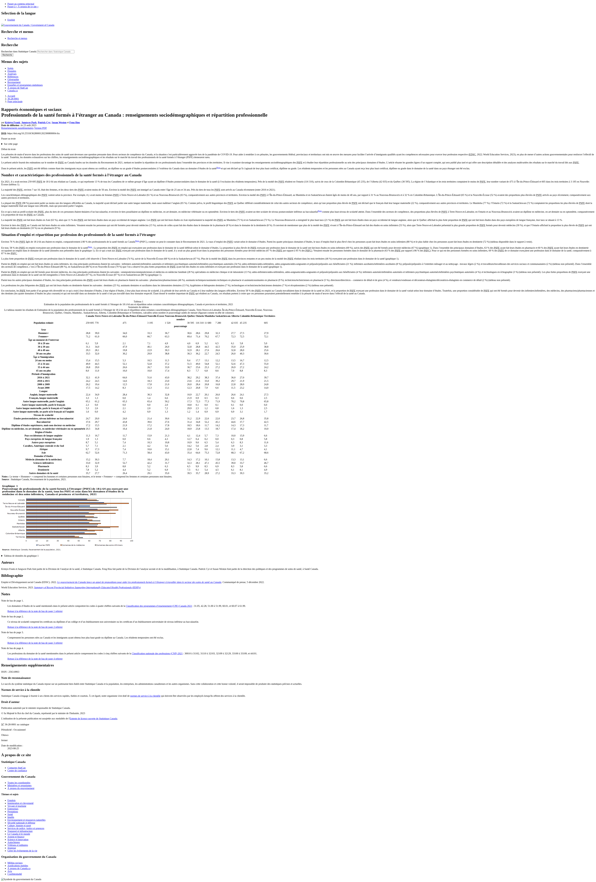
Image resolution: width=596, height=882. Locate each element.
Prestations (12, 811)
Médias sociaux (15, 862)
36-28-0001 (13, 98)
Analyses (11, 74)
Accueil (11, 96)
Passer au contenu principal (20, 3)
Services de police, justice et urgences (25, 828)
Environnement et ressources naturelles (26, 820)
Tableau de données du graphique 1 (21, 555)
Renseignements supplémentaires (17, 128)
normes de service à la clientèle (145, 696)
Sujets (10, 68)
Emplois (11, 800)
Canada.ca (12, 90)
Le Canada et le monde (18, 834)
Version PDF (40, 128)
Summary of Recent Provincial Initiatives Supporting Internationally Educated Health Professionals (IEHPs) (87, 587)
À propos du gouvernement (20, 788)
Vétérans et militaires (17, 845)
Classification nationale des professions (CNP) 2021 (157, 653)
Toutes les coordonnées (18, 782)
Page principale (15, 101)
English (11, 19)
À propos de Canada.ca (18, 868)
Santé (10, 814)
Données (11, 71)
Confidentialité (14, 874)
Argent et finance (15, 836)
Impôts (10, 817)
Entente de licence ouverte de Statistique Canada (93, 718)
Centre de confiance (17, 770)
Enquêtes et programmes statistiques (25, 85)
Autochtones (13, 842)
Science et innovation (17, 839)
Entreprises (12, 808)
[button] (17, 38)
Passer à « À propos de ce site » (22, 6)
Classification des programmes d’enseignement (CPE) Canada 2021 (159, 606)
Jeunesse (11, 848)
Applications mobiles (17, 865)
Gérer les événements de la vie (22, 850)
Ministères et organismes (19, 785)
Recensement (13, 82)
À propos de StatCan (17, 88)
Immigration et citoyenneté (20, 803)
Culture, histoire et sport (19, 825)
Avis (9, 871)
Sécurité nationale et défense (21, 822)
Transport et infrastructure (20, 831)
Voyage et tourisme (16, 806)
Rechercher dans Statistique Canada (18, 51)
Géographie (13, 79)
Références (12, 76)
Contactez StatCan (16, 767)
